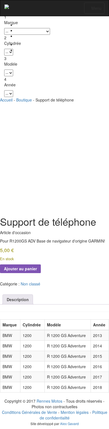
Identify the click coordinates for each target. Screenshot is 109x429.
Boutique (24, 100)
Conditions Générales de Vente (29, 412)
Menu (96, 9)
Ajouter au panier (20, 268)
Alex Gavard (69, 423)
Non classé (30, 284)
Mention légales (75, 412)
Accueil (6, 100)
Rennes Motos (49, 401)
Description (18, 299)
